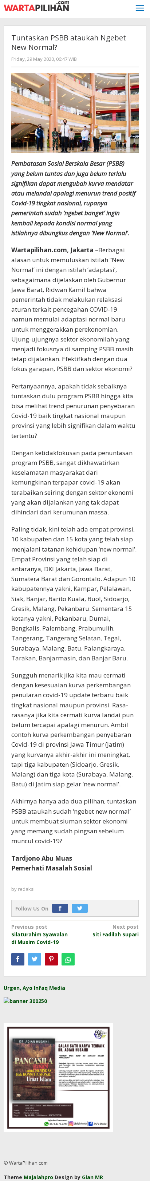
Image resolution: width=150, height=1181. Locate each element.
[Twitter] (81, 908)
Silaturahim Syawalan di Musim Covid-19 (39, 934)
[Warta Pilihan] (36, 5)
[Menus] (139, 9)
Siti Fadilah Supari (115, 930)
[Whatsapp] (68, 959)
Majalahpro (38, 1177)
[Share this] (17, 959)
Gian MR (92, 1177)
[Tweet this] (34, 959)
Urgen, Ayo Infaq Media (34, 987)
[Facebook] (62, 908)
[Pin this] (51, 959)
